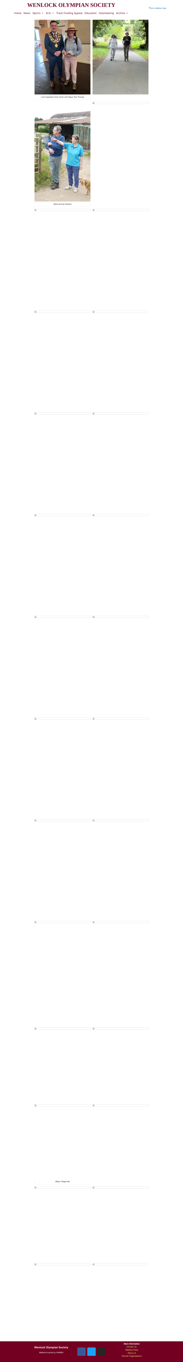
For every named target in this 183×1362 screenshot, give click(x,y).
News (27, 13)
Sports (37, 13)
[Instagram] (101, 1351)
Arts (48, 13)
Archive (120, 13)
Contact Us (131, 1347)
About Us (132, 1353)
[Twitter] (91, 1351)
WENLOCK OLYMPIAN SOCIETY (71, 5)
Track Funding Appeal (69, 13)
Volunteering (106, 13)
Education (91, 13)
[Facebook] (81, 1351)
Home (17, 13)
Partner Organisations (132, 1356)
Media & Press (131, 1350)
